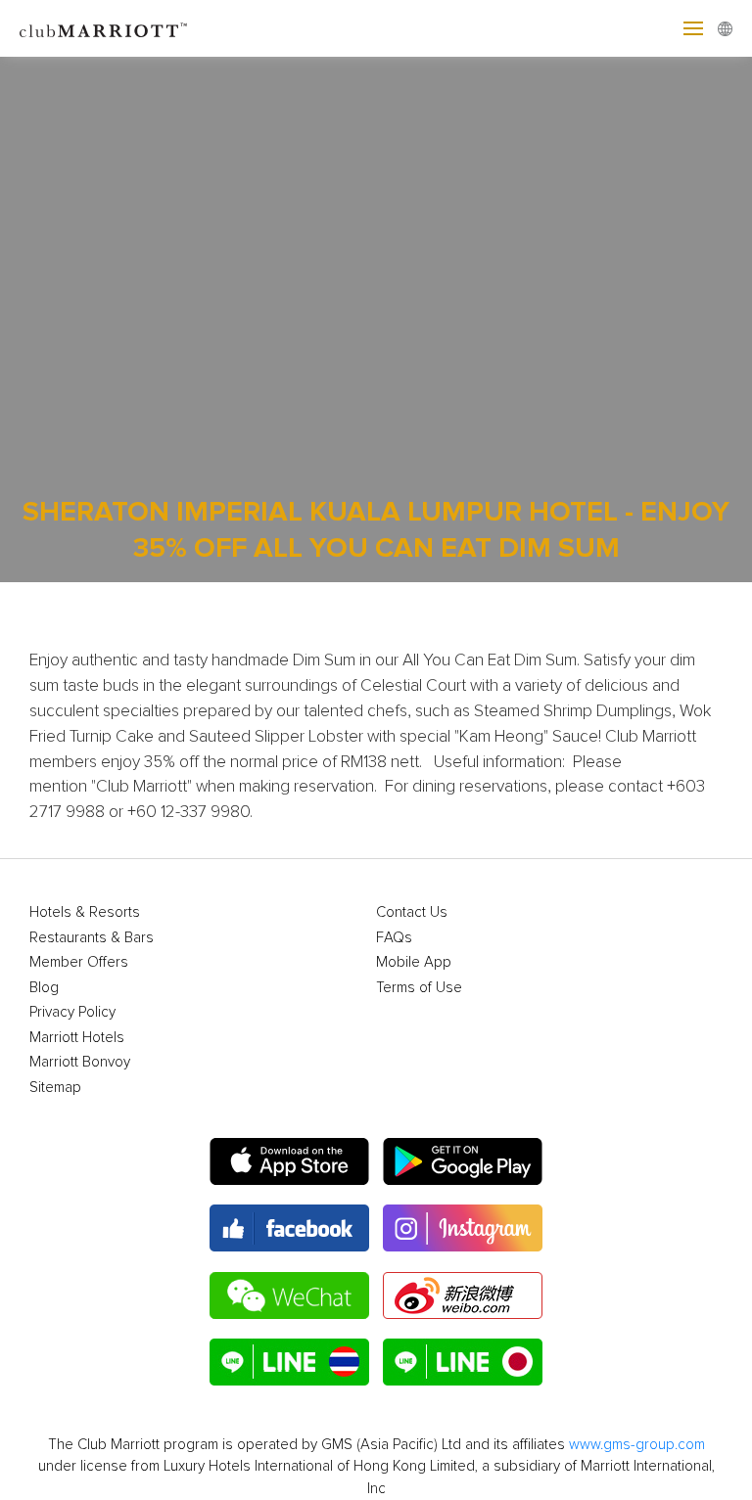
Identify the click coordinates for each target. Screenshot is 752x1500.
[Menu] (693, 28)
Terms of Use (419, 987)
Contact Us (411, 912)
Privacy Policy (72, 1012)
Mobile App (413, 962)
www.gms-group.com (637, 1444)
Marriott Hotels (76, 1037)
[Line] (289, 1362)
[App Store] (289, 1161)
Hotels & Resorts (84, 912)
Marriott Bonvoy (79, 1062)
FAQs (394, 938)
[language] (725, 29)
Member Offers (78, 962)
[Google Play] (462, 1161)
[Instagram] (462, 1228)
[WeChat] (289, 1295)
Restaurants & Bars (91, 938)
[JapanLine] (462, 1362)
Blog (44, 987)
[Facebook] (289, 1228)
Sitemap (55, 1087)
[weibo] (462, 1295)
